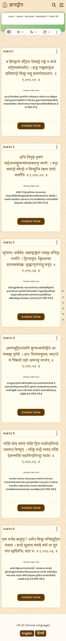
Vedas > (20, 16)
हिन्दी (40, 633)
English (27, 633)
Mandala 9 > (42, 16)
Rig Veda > (30, 16)
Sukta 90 (53, 16)
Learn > (12, 16)
